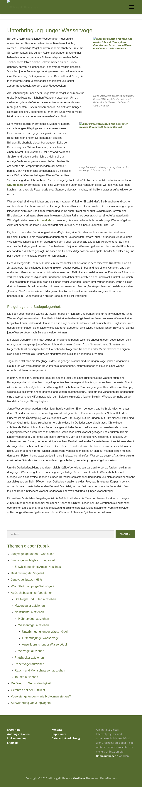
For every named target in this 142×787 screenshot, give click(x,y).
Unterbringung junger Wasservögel (45, 631)
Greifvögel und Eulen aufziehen (35, 599)
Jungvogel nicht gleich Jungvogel (33, 560)
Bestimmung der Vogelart (27, 573)
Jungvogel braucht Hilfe (26, 579)
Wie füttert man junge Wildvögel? (32, 586)
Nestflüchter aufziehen (29, 612)
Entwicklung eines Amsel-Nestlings (38, 566)
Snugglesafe (15, 184)
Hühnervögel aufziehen (33, 618)
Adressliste (44, 220)
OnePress (79, 778)
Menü (131, 6)
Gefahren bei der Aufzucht (28, 690)
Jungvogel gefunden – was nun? (32, 553)
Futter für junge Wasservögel (41, 638)
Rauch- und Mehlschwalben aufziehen (40, 670)
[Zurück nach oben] (71, 769)
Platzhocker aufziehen (29, 657)
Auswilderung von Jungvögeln (31, 702)
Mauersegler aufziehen (30, 605)
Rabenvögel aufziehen (29, 664)
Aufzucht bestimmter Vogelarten (32, 592)
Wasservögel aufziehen (33, 625)
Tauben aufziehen (26, 676)
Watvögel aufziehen (31, 651)
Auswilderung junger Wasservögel (44, 644)
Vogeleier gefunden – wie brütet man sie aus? (41, 696)
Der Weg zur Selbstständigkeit (31, 683)
